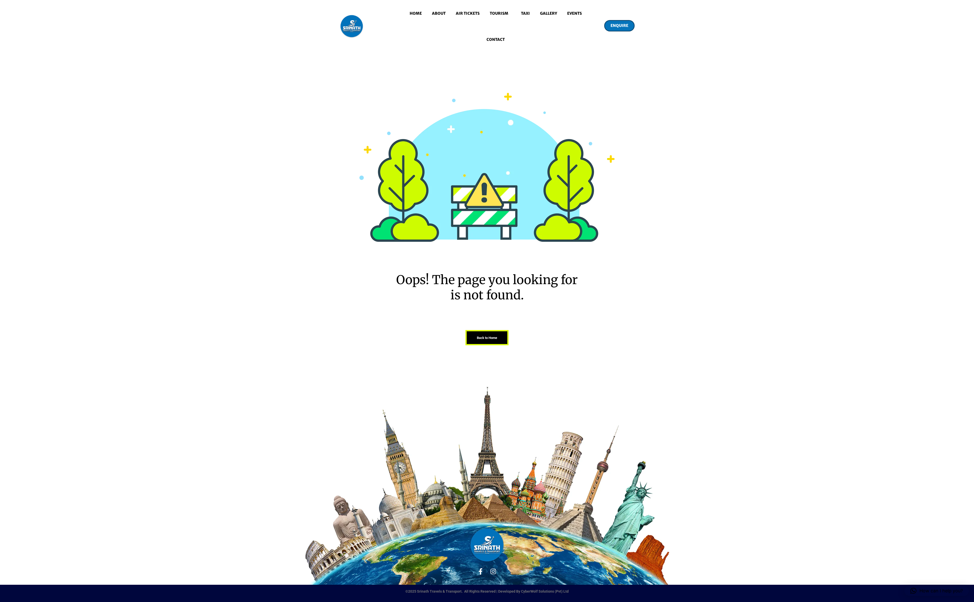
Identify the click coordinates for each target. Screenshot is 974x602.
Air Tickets (468, 13)
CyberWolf (529, 591)
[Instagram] (493, 571)
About (439, 13)
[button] (619, 26)
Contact (495, 39)
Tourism (499, 13)
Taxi (525, 13)
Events (574, 13)
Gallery (548, 13)
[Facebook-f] (480, 571)
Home (416, 13)
